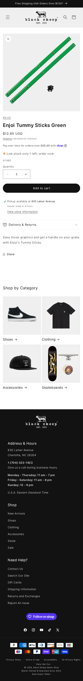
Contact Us (15, 568)
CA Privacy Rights (71, 659)
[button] (7, 17)
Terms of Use (32, 659)
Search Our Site (18, 575)
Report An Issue (18, 603)
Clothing (49, 339)
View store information (22, 211)
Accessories (13, 388)
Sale (11, 547)
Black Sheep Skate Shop (46, 667)
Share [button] (11, 254)
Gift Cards (15, 582)
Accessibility (50, 659)
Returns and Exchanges (24, 596)
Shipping (7, 138)
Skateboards (52, 388)
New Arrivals (16, 513)
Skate (12, 540)
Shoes (8, 339)
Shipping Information (22, 589)
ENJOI (7, 117)
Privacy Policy (13, 659)
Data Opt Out (43, 664)
